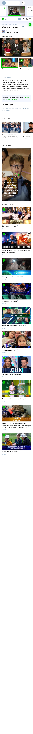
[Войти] (27, 19)
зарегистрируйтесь (12, 99)
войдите (26, 97)
